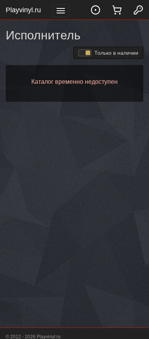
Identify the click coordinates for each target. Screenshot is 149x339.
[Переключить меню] (60, 10)
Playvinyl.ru (23, 10)
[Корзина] (117, 10)
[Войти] (138, 10)
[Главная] (95, 10)
